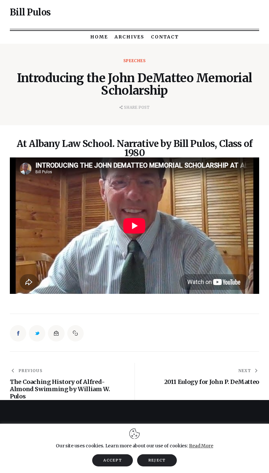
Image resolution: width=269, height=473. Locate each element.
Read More (201, 446)
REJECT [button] (157, 460)
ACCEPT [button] (112, 460)
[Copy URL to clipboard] (75, 333)
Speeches (134, 61)
